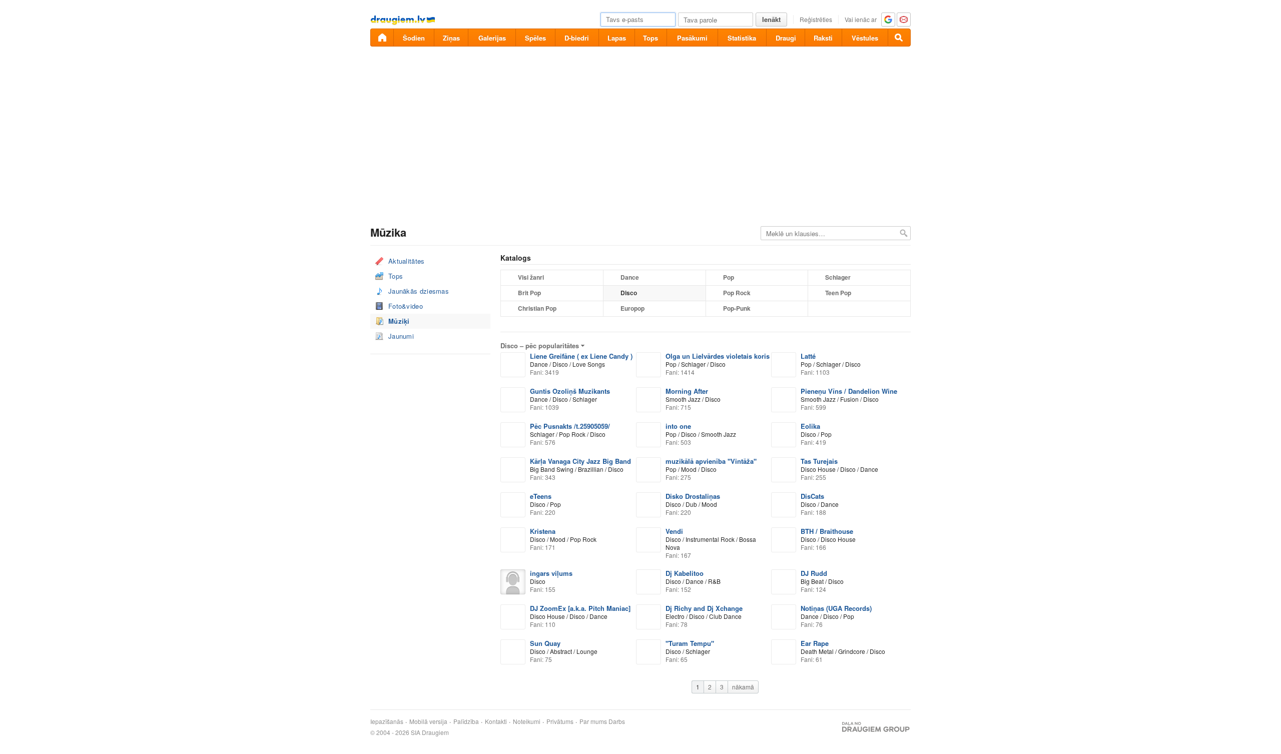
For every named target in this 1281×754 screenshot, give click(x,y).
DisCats (812, 496)
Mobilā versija (428, 721)
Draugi (786, 38)
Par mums (593, 721)
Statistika (742, 38)
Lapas (616, 38)
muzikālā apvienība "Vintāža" (711, 461)
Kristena (542, 531)
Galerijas (492, 38)
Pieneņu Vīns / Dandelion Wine (849, 391)
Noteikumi (526, 721)
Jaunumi (401, 336)
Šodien (414, 38)
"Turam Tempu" (690, 643)
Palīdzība (466, 721)
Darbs (616, 721)
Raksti (823, 38)
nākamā (743, 686)
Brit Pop (529, 292)
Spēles (535, 38)
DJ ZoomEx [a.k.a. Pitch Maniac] (580, 608)
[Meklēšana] (899, 38)
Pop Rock (737, 292)
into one (678, 426)
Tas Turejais (819, 461)
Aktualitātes (406, 261)
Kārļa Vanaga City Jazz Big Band (580, 461)
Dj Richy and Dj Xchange (704, 608)
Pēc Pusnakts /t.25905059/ (570, 426)
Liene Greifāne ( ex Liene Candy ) (581, 356)
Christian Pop (537, 308)
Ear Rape (815, 643)
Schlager (838, 277)
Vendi (674, 531)
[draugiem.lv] (381, 38)
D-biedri (576, 38)
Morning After (687, 391)
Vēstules (865, 38)
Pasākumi (692, 38)
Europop (632, 308)
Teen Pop (838, 292)
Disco (628, 292)
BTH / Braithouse (827, 531)
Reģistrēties (816, 19)
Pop (728, 277)
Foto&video (405, 306)
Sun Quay (545, 643)
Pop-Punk (737, 308)
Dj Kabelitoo (685, 573)
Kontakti (496, 721)
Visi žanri (531, 277)
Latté (808, 356)
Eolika (810, 426)
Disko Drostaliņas (693, 496)
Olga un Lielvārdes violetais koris (718, 356)
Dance (629, 277)
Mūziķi (399, 321)
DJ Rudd (814, 573)
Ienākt (771, 19)
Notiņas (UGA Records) (836, 608)
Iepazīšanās (386, 721)
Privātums (559, 721)
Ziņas (451, 38)
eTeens (540, 496)
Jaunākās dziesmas (418, 291)
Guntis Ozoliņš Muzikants (570, 391)
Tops (650, 38)
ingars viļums (551, 573)
